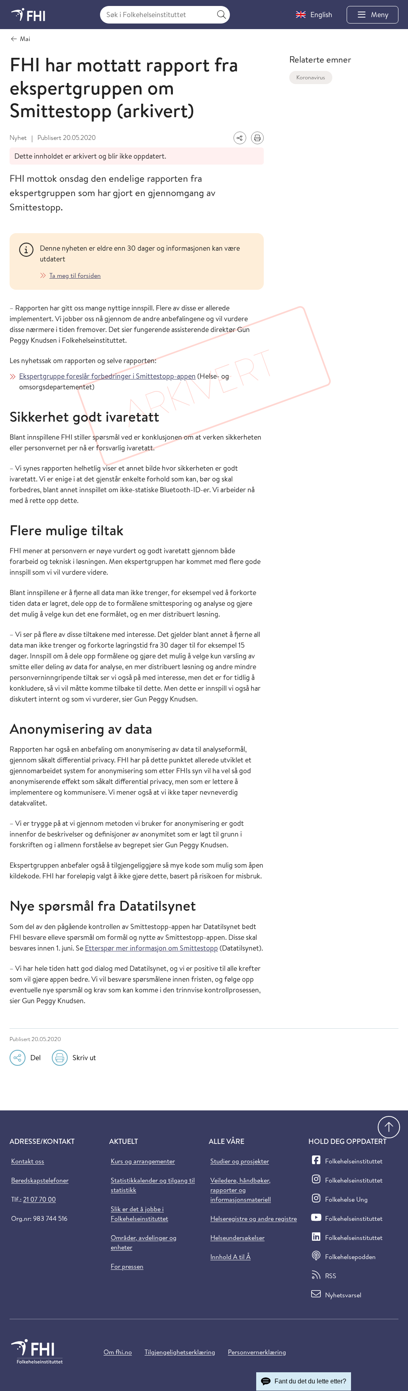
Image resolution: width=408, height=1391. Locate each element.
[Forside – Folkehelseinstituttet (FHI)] (28, 14)
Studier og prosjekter (239, 1161)
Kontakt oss (27, 1161)
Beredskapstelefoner (40, 1180)
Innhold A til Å (230, 1256)
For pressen (127, 1266)
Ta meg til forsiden (75, 275)
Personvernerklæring (257, 1352)
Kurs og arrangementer (143, 1161)
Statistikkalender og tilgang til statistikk (153, 1185)
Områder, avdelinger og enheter (144, 1242)
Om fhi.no (118, 1352)
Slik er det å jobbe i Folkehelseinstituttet (139, 1213)
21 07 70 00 (39, 1199)
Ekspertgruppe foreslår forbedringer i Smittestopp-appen (107, 376)
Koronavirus (310, 77)
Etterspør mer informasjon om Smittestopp (151, 948)
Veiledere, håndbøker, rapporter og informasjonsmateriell (240, 1190)
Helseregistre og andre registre (253, 1218)
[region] (147, 261)
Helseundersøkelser (237, 1237)
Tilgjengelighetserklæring (180, 1352)
